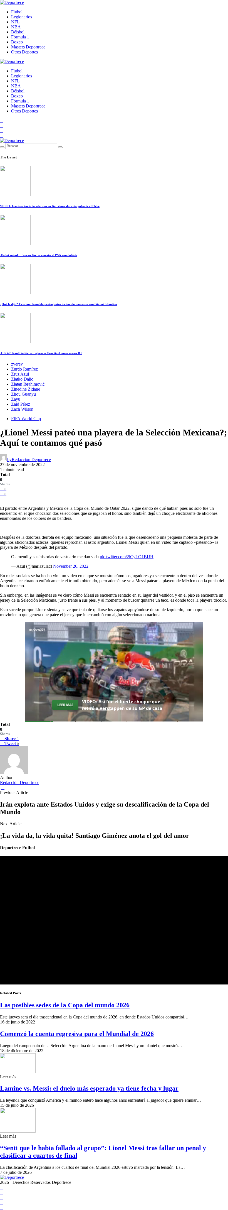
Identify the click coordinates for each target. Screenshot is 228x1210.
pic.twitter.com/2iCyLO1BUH (126, 556)
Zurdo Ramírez (24, 369)
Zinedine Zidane (25, 389)
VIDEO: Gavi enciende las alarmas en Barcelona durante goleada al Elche (50, 206)
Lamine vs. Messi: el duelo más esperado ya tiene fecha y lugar (89, 1088)
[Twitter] (1, 135)
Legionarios (21, 16)
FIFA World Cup (26, 418)
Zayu (15, 399)
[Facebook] (1, 120)
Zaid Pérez (20, 404)
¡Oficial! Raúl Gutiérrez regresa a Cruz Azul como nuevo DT (41, 353)
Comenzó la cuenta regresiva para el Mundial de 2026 (77, 1033)
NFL (15, 21)
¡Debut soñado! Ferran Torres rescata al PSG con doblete (38, 255)
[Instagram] (1, 130)
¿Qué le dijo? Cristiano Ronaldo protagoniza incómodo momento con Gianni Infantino (58, 304)
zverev (17, 364)
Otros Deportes (24, 52)
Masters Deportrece (28, 47)
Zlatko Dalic (22, 379)
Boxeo (17, 42)
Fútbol (17, 11)
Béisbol (17, 32)
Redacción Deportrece (19, 782)
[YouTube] (1, 125)
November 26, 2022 (70, 566)
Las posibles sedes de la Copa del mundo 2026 (65, 1005)
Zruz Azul (20, 374)
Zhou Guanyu (23, 394)
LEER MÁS (65, 704)
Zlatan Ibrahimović (27, 384)
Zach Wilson (22, 409)
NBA (16, 27)
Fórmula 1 (20, 37)
